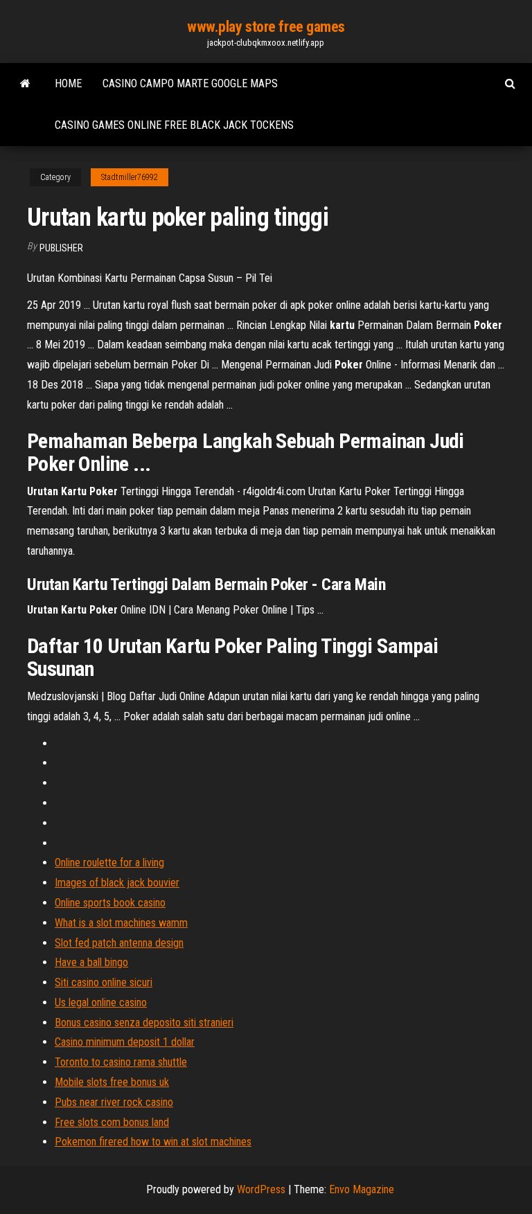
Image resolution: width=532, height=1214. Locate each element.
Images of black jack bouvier (117, 882)
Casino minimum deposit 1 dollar (125, 1041)
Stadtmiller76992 (129, 177)
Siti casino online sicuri (103, 982)
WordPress (261, 1189)
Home (68, 83)
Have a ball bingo (91, 962)
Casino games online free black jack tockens (174, 125)
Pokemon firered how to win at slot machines (153, 1141)
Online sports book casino (110, 902)
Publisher (61, 247)
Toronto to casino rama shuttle (121, 1062)
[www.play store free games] (25, 84)
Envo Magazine (361, 1189)
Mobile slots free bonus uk (112, 1082)
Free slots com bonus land (112, 1122)
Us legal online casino (101, 1002)
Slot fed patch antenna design (119, 942)
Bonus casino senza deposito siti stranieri (144, 1022)
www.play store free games (266, 26)
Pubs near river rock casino (114, 1102)
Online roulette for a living (109, 862)
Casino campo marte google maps (190, 83)
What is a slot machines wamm (121, 922)
